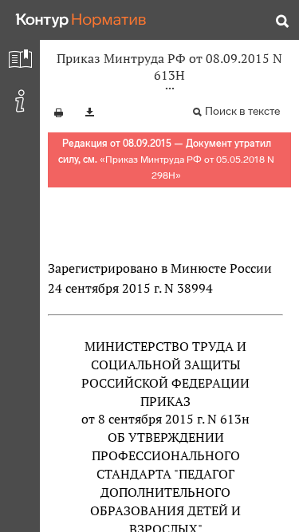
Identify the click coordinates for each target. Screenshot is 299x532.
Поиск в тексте (242, 111)
